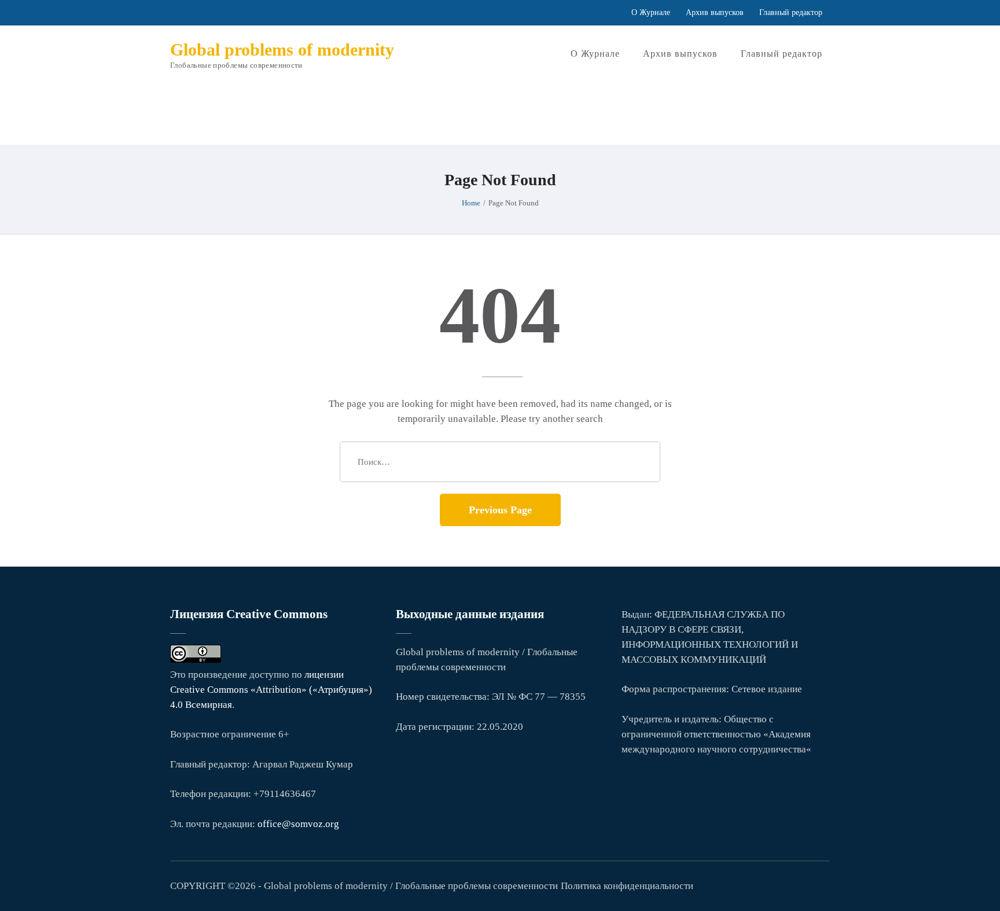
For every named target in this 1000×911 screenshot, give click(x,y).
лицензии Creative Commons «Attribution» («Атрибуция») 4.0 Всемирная (271, 689)
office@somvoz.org (298, 823)
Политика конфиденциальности (627, 885)
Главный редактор (790, 12)
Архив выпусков (715, 12)
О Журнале (650, 12)
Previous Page (500, 510)
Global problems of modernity (282, 49)
